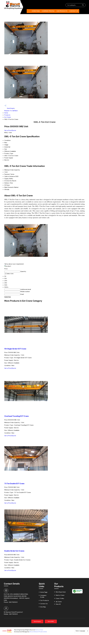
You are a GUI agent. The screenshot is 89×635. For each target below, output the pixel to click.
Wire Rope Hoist (61, 592)
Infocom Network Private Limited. (38, 631)
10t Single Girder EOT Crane (15, 349)
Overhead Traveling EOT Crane (16, 416)
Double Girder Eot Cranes (14, 551)
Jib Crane (59, 602)
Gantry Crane (60, 595)
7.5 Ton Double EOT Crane (14, 483)
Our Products (61, 11)
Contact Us (73, 11)
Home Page (36, 11)
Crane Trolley (60, 598)
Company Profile (48, 11)
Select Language (80, 631)
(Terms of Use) (39, 630)
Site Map (43, 607)
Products (7, 115)
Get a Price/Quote (10, 130)
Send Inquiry (11, 108)
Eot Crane (7, 117)
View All (58, 604)
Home (6, 113)
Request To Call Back (11, 111)
